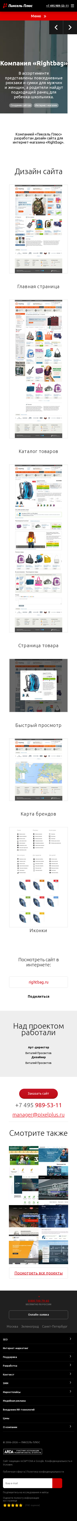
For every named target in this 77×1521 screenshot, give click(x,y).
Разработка (10, 1365)
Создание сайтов (21, 105)
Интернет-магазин (46, 105)
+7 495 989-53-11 (57, 5)
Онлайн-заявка (38, 1314)
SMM (5, 1383)
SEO (5, 1339)
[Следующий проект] (70, 27)
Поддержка (10, 1357)
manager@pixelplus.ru (38, 1114)
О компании (10, 1427)
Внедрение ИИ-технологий (19, 1409)
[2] (9, 1505)
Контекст (8, 1374)
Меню (36, 16)
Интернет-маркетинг (15, 1348)
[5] (21, 1505)
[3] (13, 1505)
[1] (5, 1505)
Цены (6, 1418)
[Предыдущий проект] (56, 27)
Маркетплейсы (12, 1392)
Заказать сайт (38, 1093)
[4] (17, 1505)
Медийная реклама (14, 1400)
